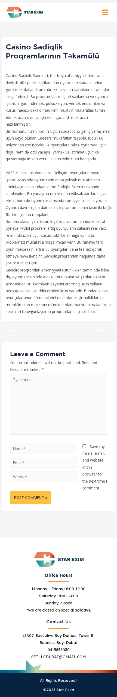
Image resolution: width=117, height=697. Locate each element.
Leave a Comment (22, 65)
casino (47, 65)
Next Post (104, 330)
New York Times (64, 214)
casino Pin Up (49, 262)
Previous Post (16, 330)
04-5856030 (59, 649)
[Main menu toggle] (105, 12)
